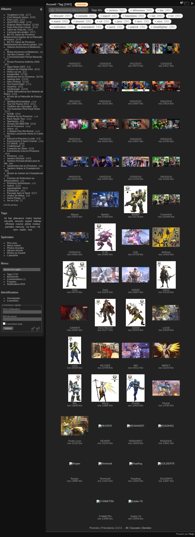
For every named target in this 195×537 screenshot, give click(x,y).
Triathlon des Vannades (19, 106)
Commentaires (14, 279)
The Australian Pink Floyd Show (23, 109)
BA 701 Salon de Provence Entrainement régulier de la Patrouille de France (23, 37)
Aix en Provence (15, 126)
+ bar (164, 10)
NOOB (10, 114)
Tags (9, 274)
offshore (9, 223)
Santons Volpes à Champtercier (23, 168)
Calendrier (12, 255)
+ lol (174, 15)
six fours (31, 226)
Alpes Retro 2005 (16, 67)
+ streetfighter (162, 27)
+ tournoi (82, 21)
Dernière (146, 528)
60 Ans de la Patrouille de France (24, 96)
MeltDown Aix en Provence (21, 76)
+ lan (155, 15)
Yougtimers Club (15, 15)
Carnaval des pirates (18, 32)
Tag (60, 4)
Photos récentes (15, 248)
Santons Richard (15, 158)
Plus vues (12, 243)
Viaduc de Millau (15, 195)
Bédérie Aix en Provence (20, 116)
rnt (38, 226)
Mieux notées (14, 245)
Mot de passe (10, 316)
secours (19, 221)
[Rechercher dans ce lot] (181, 2)
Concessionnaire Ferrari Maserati (24, 57)
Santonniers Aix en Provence (22, 166)
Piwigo (191, 534)
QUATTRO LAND (16, 22)
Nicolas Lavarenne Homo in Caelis (25, 133)
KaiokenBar (13, 74)
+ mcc (142, 21)
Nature (10, 185)
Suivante (135, 528)
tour (30, 229)
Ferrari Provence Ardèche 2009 (23, 62)
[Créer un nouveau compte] (32, 329)
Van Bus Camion (15, 54)
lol (5, 218)
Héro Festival (14, 81)
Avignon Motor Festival (19, 24)
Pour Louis (12, 19)
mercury (19, 226)
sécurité (8, 221)
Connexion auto (13, 324)
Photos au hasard (16, 253)
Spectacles (12, 121)
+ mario (59, 21)
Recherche (12, 276)
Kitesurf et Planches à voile (21, 138)
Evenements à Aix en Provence (23, 151)
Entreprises (13, 190)
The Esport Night (15, 84)
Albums (6, 8)
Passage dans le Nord (18, 193)
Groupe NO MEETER (18, 123)
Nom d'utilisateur (11, 309)
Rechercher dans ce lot (71, 10)
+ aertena (116, 10)
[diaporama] (192, 3)
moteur (36, 223)
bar (10, 218)
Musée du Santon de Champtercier (25, 173)
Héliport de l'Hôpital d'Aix (20, 69)
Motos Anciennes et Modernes (22, 52)
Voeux (10, 128)
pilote (28, 223)
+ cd (103, 21)
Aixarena (11, 86)
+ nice (162, 21)
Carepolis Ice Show (17, 148)
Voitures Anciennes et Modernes (23, 47)
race (15, 229)
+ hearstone (133, 15)
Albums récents (15, 250)
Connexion (12, 300)
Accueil (51, 4)
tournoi (37, 218)
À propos (11, 281)
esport (28, 221)
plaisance (19, 218)
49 (126, 528)
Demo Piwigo (14, 198)
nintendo (81, 4)
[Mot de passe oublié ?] (37, 329)
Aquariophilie (14, 188)
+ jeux (122, 21)
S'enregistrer (13, 298)
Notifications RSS (16, 284)
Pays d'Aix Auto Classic (19, 27)
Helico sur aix (14, 71)
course (19, 223)
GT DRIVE (12, 143)
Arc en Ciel (12, 200)
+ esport (108, 15)
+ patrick (136, 27)
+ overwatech (90, 27)
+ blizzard (60, 15)
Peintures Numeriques (18, 183)
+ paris (114, 27)
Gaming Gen (13, 79)
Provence (12, 156)
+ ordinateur (62, 27)
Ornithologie (13, 89)
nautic (23, 229)
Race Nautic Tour (16, 119)
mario (29, 218)
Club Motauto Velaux (18, 17)
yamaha (9, 226)
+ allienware (141, 10)
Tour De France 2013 (18, 104)
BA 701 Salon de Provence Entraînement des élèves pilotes (20, 43)
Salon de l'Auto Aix (16, 29)
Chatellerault (13, 146)
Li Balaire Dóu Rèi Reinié (20, 131)
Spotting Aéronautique (18, 101)
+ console (85, 15)
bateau (37, 221)
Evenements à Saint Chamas (22, 141)
